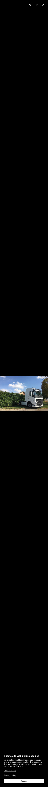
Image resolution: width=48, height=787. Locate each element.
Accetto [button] (24, 781)
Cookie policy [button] (10, 770)
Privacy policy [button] (10, 775)
